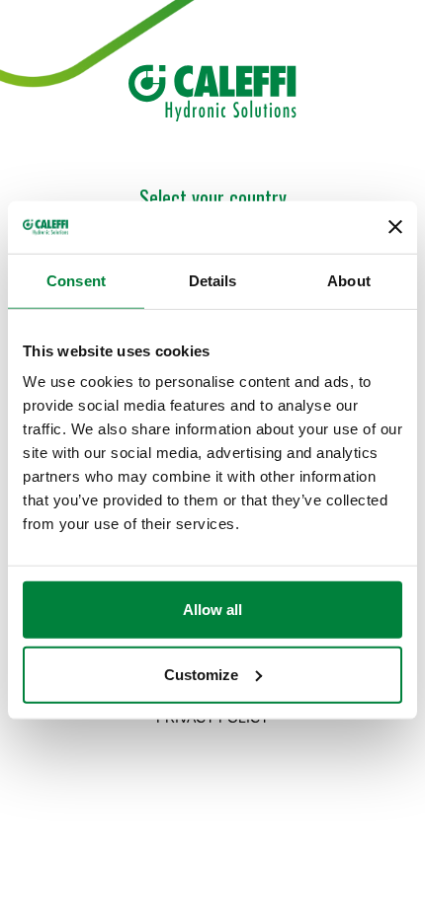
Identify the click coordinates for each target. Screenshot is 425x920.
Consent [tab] (76, 279)
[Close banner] (395, 227)
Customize (201, 673)
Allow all (212, 609)
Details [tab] (213, 279)
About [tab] (349, 279)
